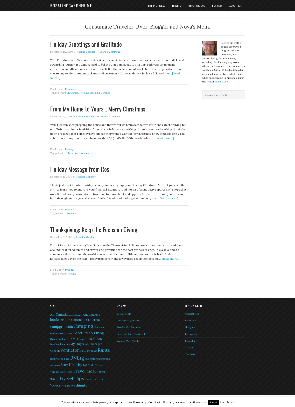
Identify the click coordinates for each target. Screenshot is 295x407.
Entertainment (66, 333)
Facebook (190, 320)
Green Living (93, 333)
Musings (70, 88)
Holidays (84, 92)
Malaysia (65, 344)
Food (77, 333)
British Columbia (72, 320)
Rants (104, 350)
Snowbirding (103, 358)
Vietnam (65, 385)
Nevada (85, 344)
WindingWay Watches (129, 340)
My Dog (76, 344)
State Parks (55, 365)
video (100, 379)
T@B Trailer (89, 365)
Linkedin (190, 340)
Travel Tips (71, 378)
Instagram (191, 334)
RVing (77, 357)
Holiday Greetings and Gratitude (86, 43)
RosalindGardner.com (129, 327)
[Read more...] (165, 138)
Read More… (222, 81)
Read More (227, 402)
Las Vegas (94, 339)
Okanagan (96, 344)
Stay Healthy (71, 364)
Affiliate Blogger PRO (129, 320)
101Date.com (124, 313)
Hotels (73, 339)
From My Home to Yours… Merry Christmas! (98, 108)
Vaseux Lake (90, 379)
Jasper (82, 339)
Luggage (54, 344)
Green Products (59, 339)
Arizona (88, 315)
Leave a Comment (110, 51)
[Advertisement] (223, 127)
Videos (55, 385)
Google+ (190, 327)
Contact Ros (192, 313)
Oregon (55, 350)
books (55, 320)
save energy (91, 358)
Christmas (72, 92)
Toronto (54, 371)
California (93, 320)
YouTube (190, 354)
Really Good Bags (59, 358)
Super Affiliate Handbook (131, 334)
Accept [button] (213, 402)
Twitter (189, 347)
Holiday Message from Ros (79, 168)
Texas (98, 365)
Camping (83, 326)
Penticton (70, 350)
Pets (83, 351)
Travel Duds (66, 372)
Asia (97, 315)
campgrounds (61, 326)
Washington (79, 385)
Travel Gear (84, 371)
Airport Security (75, 315)
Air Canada (59, 314)
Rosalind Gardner (100, 92)
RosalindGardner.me (71, 5)
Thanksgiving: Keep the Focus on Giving (93, 229)
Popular (92, 350)
